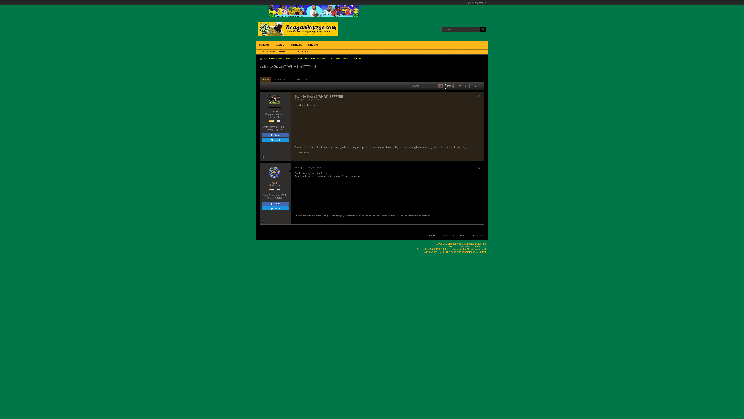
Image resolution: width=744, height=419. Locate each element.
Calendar (302, 52)
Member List (286, 52)
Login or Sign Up (474, 2)
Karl (274, 182)
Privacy (463, 235)
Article (461, 147)
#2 (479, 167)
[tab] (266, 79)
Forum (271, 58)
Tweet (277, 139)
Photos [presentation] (302, 79)
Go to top (478, 235)
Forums (264, 45)
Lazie (274, 111)
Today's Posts (267, 52)
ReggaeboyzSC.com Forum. (345, 58)
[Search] (483, 29)
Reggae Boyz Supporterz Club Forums (301, 58)
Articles (296, 45)
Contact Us (446, 235)
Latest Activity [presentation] (283, 79)
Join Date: (269, 127)
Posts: (270, 129)
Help (432, 235)
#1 (479, 96)
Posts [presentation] (266, 79)
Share (277, 135)
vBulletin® (466, 246)
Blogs (280, 45)
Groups (313, 45)
